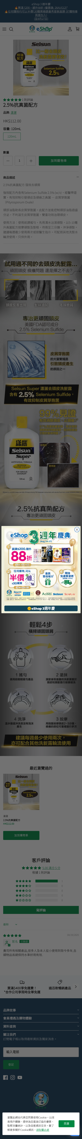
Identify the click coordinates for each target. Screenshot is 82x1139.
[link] (41, 564)
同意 (66, 1123)
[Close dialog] (76, 529)
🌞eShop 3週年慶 (41, 608)
